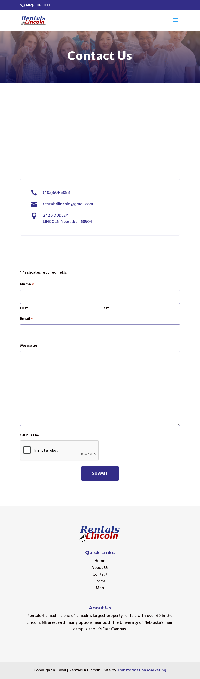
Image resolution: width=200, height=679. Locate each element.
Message (28, 345)
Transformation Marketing (141, 670)
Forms (99, 581)
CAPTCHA (29, 435)
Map (100, 588)
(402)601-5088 (56, 192)
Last (105, 308)
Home (100, 561)
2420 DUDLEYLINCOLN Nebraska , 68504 (67, 218)
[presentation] (59, 450)
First (24, 308)
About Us (99, 567)
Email (26, 319)
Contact (100, 574)
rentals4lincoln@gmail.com (68, 204)
